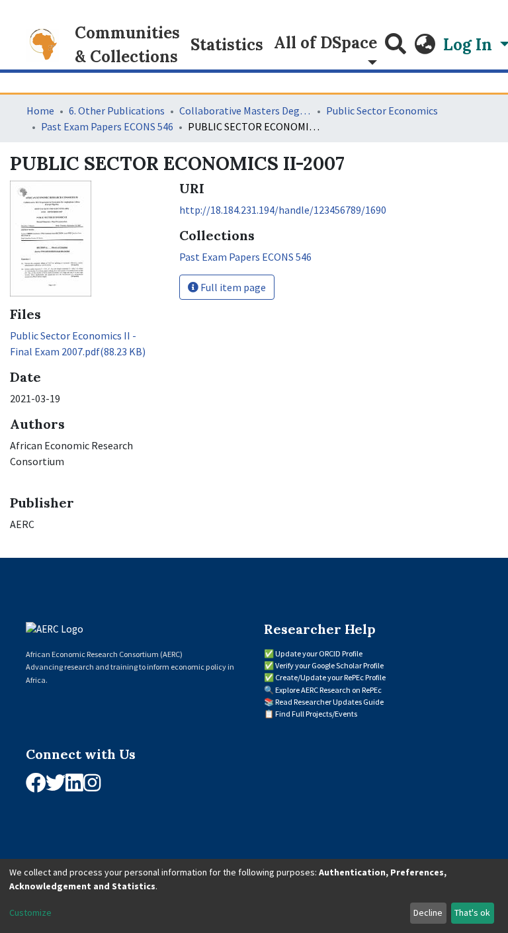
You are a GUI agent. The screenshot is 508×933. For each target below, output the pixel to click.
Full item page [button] (232, 287)
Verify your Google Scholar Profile (329, 665)
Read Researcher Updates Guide (329, 702)
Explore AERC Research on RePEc (328, 690)
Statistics (226, 44)
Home (40, 110)
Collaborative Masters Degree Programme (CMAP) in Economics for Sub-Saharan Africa (245, 110)
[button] (425, 45)
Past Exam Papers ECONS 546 (107, 126)
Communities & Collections (127, 44)
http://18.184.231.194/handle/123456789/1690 (282, 209)
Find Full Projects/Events (316, 714)
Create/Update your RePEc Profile (330, 677)
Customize (30, 912)
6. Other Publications (117, 110)
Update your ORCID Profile (318, 653)
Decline (428, 912)
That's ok (472, 912)
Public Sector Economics (382, 110)
